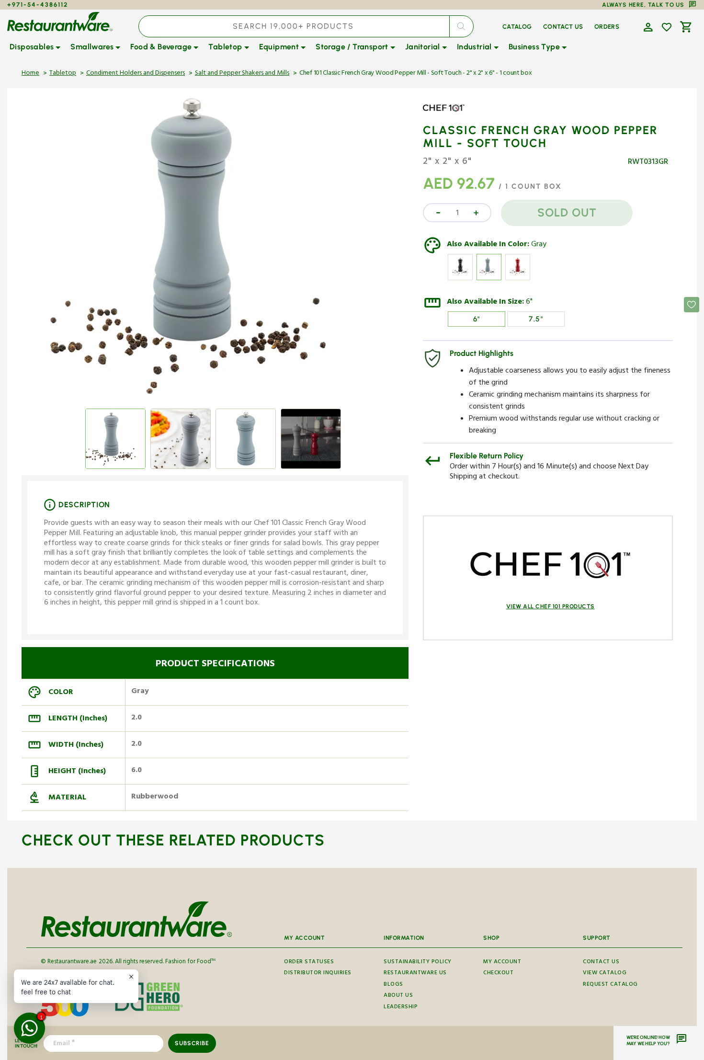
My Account (502, 963)
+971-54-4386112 (37, 4)
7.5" (536, 319)
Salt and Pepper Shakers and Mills (242, 74)
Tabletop (62, 74)
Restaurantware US (415, 974)
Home (30, 74)
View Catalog (604, 974)
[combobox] (306, 26)
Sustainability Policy (418, 963)
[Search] (461, 26)
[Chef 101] (450, 115)
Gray (538, 245)
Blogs (393, 985)
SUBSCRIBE (192, 1043)
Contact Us (601, 963)
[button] (647, 26)
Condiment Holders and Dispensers (135, 74)
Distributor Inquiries (318, 974)
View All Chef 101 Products (550, 606)
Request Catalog (610, 985)
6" (529, 302)
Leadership (401, 1008)
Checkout (498, 974)
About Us (398, 996)
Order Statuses (309, 963)
